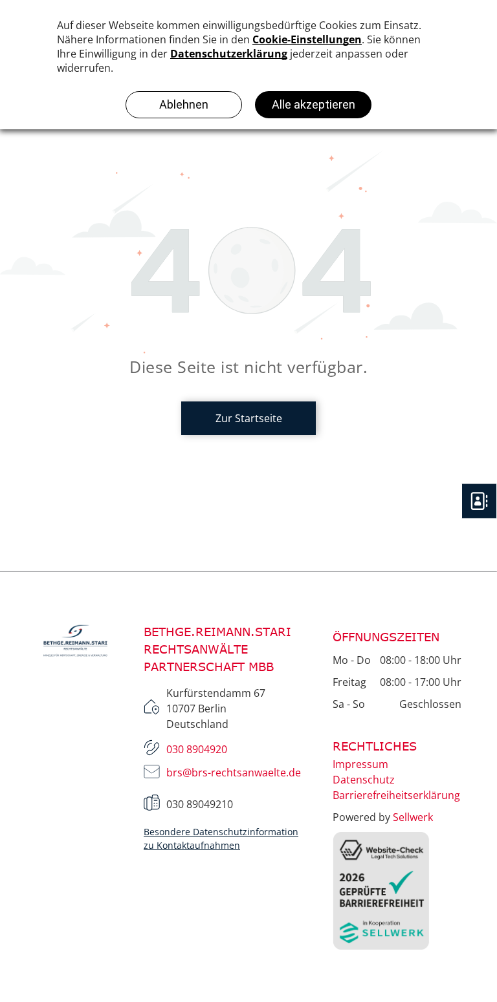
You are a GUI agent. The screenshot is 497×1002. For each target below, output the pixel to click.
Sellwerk (413, 817)
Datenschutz (364, 780)
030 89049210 (199, 804)
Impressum (360, 764)
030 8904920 (196, 749)
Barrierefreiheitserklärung (396, 795)
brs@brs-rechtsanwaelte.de (233, 772)
